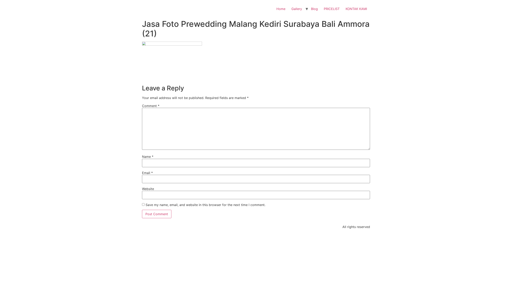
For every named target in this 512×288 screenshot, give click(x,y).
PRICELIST (332, 9)
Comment (150, 105)
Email (147, 172)
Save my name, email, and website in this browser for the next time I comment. (205, 204)
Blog (314, 9)
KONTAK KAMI (356, 9)
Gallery (296, 9)
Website (148, 188)
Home (280, 9)
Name (147, 156)
